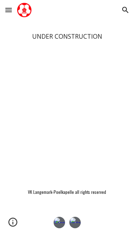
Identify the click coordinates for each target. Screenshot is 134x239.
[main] (67, 36)
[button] (8, 10)
